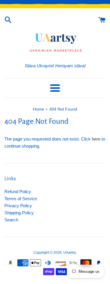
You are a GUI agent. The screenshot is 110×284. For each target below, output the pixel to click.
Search (11, 219)
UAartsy (69, 252)
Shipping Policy (19, 212)
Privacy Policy (18, 205)
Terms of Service (20, 198)
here (96, 138)
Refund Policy (17, 191)
